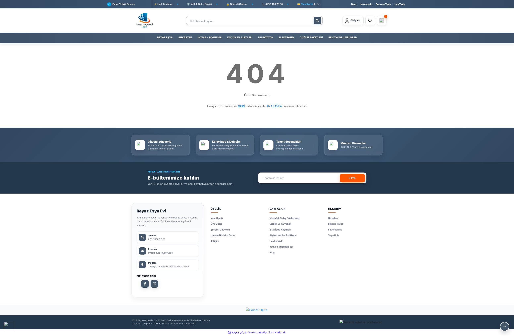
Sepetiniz (333, 235)
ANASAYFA (274, 106)
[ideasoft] (236, 332)
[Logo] (144, 20)
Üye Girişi (216, 223)
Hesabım (333, 218)
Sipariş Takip (335, 223)
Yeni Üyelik (217, 218)
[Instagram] (154, 284)
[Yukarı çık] (504, 326)
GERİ (241, 106)
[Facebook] (145, 284)
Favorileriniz (335, 229)
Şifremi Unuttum (220, 229)
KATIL (352, 178)
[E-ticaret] (256, 332)
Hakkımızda (366, 4)
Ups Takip (400, 4)
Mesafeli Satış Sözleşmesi (284, 218)
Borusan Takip (383, 4)
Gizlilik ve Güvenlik (280, 223)
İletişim (215, 241)
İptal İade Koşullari (280, 229)
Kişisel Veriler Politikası (283, 235)
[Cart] (382, 20)
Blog (353, 4)
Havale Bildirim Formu (223, 235)
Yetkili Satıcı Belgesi (281, 246)
